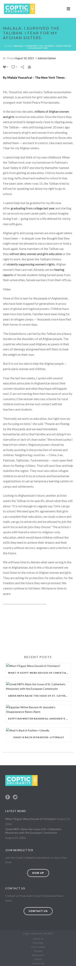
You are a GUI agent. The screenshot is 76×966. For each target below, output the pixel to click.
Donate (38, 950)
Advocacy (38, 942)
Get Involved (38, 946)
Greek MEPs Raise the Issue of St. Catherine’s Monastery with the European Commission (39, 695)
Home (8, 46)
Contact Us (38, 963)
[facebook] (7, 797)
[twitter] (15, 797)
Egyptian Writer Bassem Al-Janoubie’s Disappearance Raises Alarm (39, 718)
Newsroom (38, 955)
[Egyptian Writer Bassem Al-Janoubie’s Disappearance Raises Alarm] (38, 709)
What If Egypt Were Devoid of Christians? (39, 672)
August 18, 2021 (24, 58)
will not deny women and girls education (35, 254)
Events (38, 959)
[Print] (31, 66)
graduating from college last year (33, 208)
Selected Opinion (47, 58)
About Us (38, 938)
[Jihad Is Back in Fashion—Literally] (38, 730)
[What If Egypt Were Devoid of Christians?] (38, 665)
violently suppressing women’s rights (30, 264)
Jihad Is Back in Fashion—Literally (38, 737)
